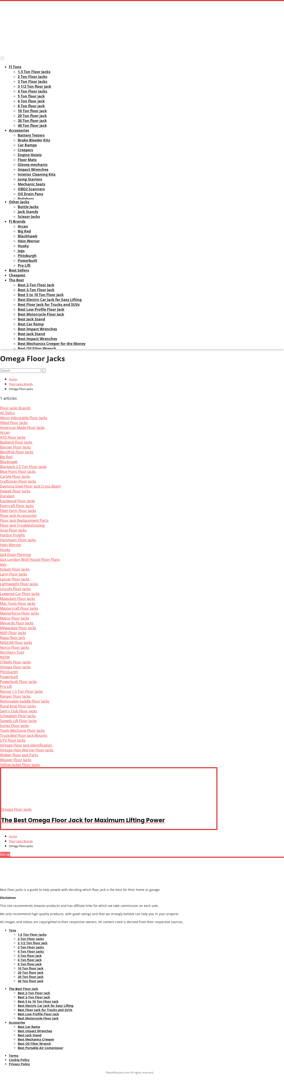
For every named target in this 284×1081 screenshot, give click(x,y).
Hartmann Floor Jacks (18, 540)
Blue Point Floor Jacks (18, 471)
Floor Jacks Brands (15, 408)
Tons (12, 930)
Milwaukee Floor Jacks (18, 627)
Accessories (19, 130)
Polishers (26, 198)
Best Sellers (19, 270)
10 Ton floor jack (32, 110)
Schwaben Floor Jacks (18, 715)
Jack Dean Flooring (15, 554)
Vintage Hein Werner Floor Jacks (26, 750)
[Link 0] (37, 50)
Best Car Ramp (31, 324)
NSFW (5, 657)
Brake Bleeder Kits (34, 140)
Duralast (7, 496)
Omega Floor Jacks (15, 667)
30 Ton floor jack (32, 120)
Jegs (21, 250)
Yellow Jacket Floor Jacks (20, 764)
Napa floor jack (12, 637)
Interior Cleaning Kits (36, 174)
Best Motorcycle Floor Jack (41, 314)
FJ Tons (15, 66)
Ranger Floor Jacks (15, 696)
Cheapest (17, 275)
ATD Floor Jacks (13, 437)
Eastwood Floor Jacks (17, 500)
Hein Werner (29, 241)
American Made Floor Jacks (22, 427)
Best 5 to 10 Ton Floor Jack (41, 294)
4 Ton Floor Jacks (32, 91)
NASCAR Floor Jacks (16, 642)
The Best (16, 280)
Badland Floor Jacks (16, 442)
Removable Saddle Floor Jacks (24, 701)
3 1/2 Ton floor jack (34, 86)
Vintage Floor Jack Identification (26, 745)
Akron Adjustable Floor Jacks (23, 417)
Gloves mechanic (33, 164)
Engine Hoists (30, 154)
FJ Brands (17, 221)
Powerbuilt (27, 260)
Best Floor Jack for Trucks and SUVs (49, 304)
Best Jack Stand (31, 319)
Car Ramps (27, 145)
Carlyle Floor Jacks (15, 476)
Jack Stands (28, 211)
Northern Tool (12, 652)
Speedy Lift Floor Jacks (18, 720)
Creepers (25, 149)
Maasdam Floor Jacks (17, 598)
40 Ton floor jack (32, 125)
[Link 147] (22, 881)
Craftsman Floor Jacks (18, 481)
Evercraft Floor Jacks (17, 505)
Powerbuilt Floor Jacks (18, 681)
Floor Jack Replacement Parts (24, 520)
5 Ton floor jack (31, 96)
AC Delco (7, 412)
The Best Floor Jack (23, 989)
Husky (23, 245)
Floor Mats (27, 159)
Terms (13, 1055)
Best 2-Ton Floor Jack (36, 285)
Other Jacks (19, 201)
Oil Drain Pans (30, 193)
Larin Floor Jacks (13, 574)
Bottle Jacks (28, 206)
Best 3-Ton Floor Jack (36, 289)
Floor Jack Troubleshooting (22, 525)
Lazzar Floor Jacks (15, 579)
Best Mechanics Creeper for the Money (51, 343)
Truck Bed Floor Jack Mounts (23, 735)
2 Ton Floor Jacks (32, 76)
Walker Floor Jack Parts (19, 755)
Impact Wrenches (33, 169)
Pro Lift (24, 265)
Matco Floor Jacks (14, 618)
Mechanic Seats (31, 184)
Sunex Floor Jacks (14, 725)
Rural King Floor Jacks (18, 706)
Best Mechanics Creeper (36, 1039)
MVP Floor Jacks (13, 632)
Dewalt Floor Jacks (15, 491)
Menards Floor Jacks (17, 623)
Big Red (24, 231)
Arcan (23, 226)
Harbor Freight (12, 535)
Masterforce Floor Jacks (19, 613)
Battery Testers (31, 135)
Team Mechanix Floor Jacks (22, 730)
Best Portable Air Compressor (40, 1048)
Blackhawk (27, 236)
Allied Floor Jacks (14, 422)
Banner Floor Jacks (15, 447)
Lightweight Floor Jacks (19, 583)
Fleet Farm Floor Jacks (18, 510)
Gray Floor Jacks (13, 530)
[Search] (43, 370)
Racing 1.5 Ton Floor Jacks (21, 691)
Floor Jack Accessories (18, 515)
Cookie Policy (19, 1060)
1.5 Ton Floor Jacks (34, 71)
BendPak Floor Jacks (16, 452)
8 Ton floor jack (31, 106)
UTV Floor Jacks (13, 740)
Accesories (17, 1022)
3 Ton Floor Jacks (32, 81)
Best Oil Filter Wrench (37, 348)
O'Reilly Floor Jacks (15, 662)
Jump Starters (30, 179)
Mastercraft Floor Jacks (19, 608)
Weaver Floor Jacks (15, 759)
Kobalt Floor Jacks (15, 569)
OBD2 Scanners (31, 189)
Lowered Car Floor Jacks (20, 593)
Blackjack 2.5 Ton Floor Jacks (23, 466)
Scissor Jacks (29, 216)
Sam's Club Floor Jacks (18, 711)
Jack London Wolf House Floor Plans (30, 559)
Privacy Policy (19, 1064)
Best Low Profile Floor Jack (41, 309)
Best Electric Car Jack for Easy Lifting (50, 299)
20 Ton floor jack (32, 115)
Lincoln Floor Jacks (15, 588)
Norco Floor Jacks (14, 647)
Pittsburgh (27, 255)
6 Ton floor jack (31, 101)
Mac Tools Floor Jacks (18, 603)
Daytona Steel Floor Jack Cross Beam (30, 486)
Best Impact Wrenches (37, 328)
